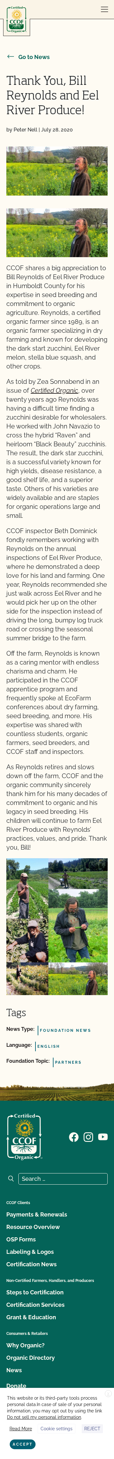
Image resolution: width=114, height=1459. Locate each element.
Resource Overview (33, 1227)
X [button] (108, 1394)
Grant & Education (31, 1317)
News (14, 1370)
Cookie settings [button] (57, 1428)
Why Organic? (25, 1345)
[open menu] (104, 9)
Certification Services (35, 1304)
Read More (21, 1428)
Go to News (34, 57)
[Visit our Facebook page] (74, 1136)
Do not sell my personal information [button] (44, 1417)
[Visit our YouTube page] (103, 1136)
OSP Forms (21, 1239)
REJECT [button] (92, 1428)
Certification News (31, 1264)
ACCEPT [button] (23, 1444)
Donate (16, 1385)
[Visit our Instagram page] (88, 1136)
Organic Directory (30, 1357)
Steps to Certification (35, 1292)
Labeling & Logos (30, 1251)
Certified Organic (54, 390)
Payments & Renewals (36, 1214)
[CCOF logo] (16, 19)
